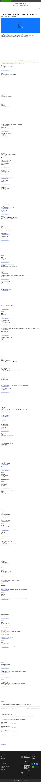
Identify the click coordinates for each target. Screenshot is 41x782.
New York (19, 61)
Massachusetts (35, 60)
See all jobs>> (3, 744)
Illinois (20, 60)
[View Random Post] (37, 8)
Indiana (22, 60)
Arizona (6, 60)
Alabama (2, 60)
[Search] (39, 8)
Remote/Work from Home (9, 63)
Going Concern (24, 780)
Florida (17, 60)
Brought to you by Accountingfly (16, 704)
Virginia (2, 63)
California (10, 60)
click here (26, 36)
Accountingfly (13, 16)
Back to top (2, 99)
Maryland (30, 60)
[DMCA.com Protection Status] (35, 767)
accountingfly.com (6, 719)
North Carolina (23, 61)
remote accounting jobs (27, 704)
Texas (39, 61)
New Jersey (14, 61)
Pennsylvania (34, 61)
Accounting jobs (7, 704)
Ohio (28, 61)
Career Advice (3, 758)
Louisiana (26, 60)
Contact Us (2, 761)
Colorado (13, 60)
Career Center (7, 702)
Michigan (2, 61)
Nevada (10, 61)
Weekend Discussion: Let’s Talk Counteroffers (27, 773)
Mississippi (7, 61)
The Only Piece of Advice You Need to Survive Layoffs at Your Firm (27, 767)
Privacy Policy (3, 769)
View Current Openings (5, 70)
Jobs (1, 756)
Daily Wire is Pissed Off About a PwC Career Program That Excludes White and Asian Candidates (27, 759)
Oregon (30, 61)
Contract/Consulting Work (19, 63)
